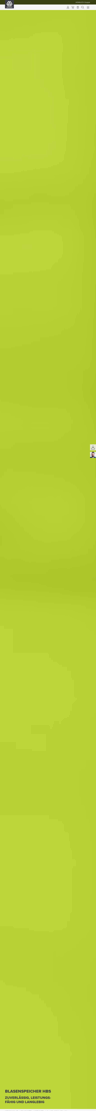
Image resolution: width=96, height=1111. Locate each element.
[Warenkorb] (72, 7)
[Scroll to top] (91, 1108)
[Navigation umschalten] (88, 7)
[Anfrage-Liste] (77, 7)
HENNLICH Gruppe (83, 2)
